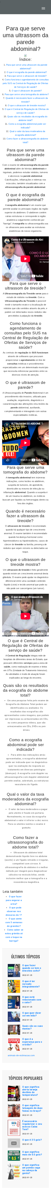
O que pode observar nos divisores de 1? (14, 911)
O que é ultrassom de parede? (27, 90)
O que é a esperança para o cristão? (32, 1042)
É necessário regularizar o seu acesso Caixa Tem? (32, 1125)
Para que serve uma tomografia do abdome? (27, 94)
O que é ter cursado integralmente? (31, 984)
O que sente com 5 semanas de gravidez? (13, 922)
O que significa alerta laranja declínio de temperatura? (30, 1091)
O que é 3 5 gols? (32, 1139)
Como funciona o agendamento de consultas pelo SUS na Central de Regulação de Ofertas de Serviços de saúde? (26, 83)
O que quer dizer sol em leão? (31, 1014)
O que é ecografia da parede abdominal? (27, 72)
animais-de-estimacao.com (21, 1055)
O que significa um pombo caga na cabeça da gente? (31, 1169)
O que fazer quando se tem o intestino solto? (31, 968)
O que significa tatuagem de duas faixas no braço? (32, 1108)
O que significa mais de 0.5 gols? (32, 1153)
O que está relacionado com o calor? (31, 1000)
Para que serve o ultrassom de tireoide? (27, 76)
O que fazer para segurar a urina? (14, 900)
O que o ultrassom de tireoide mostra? (27, 105)
